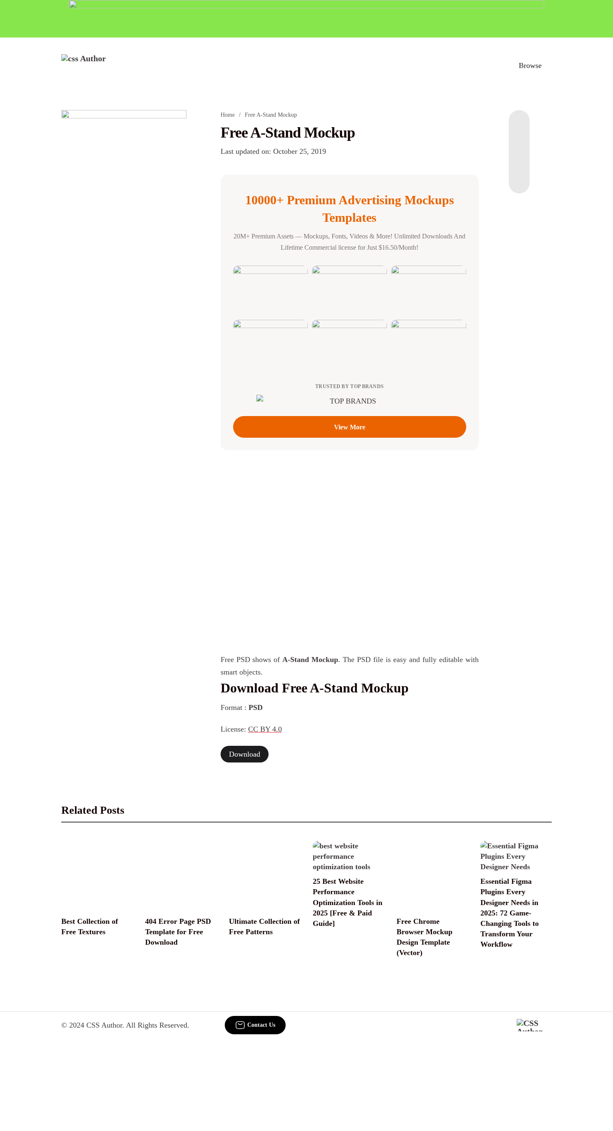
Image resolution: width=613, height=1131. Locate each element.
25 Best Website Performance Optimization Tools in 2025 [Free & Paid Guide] (347, 902)
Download (244, 754)
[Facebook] (519, 126)
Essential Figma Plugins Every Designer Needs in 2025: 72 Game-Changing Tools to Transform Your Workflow (509, 912)
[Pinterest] (519, 160)
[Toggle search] (493, 65)
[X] (519, 177)
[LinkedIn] (519, 143)
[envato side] (123, 234)
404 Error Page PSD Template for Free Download (178, 931)
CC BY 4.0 (265, 729)
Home (228, 115)
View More (349, 427)
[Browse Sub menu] (549, 65)
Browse (530, 65)
